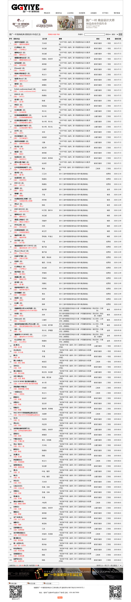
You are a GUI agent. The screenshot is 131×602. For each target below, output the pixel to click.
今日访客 (48, 583)
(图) (21, 42)
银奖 (108, 195)
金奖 (108, 189)
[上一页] (104, 565)
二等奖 (108, 75)
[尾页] (115, 565)
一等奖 (108, 43)
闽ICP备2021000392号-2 (76, 588)
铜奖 (108, 210)
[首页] (99, 565)
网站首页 (47, 13)
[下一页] (110, 565)
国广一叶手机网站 (115, 599)
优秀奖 (108, 174)
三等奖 (108, 111)
